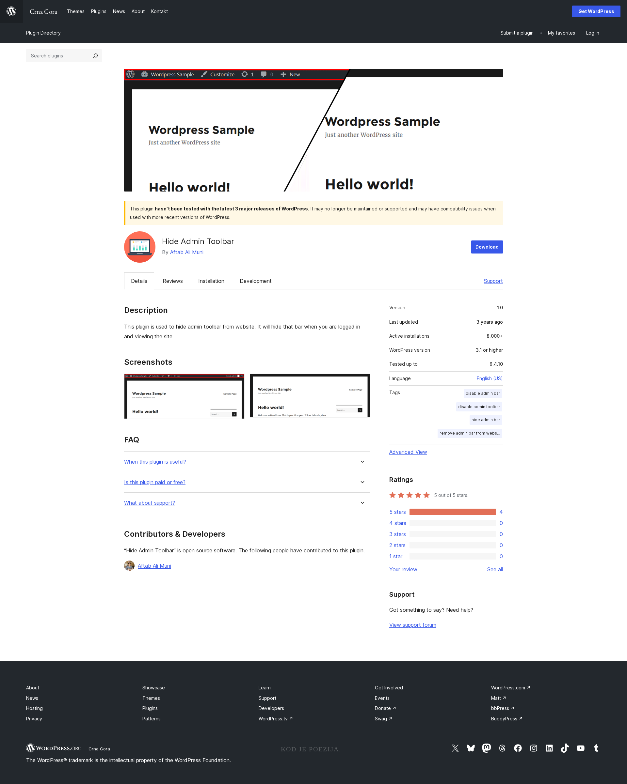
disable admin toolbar (479, 406)
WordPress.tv (276, 718)
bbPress (503, 708)
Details (139, 281)
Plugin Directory (43, 33)
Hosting (34, 708)
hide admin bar (486, 419)
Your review (403, 569)
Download (487, 247)
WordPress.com (511, 687)
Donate (385, 708)
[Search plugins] (95, 55)
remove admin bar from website (471, 433)
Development (256, 281)
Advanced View (408, 452)
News (32, 698)
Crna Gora (99, 748)
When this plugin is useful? (155, 462)
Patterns (151, 718)
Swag (384, 718)
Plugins (150, 708)
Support (493, 281)
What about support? (149, 503)
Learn (265, 687)
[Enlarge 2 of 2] (361, 382)
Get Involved (389, 687)
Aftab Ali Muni (186, 252)
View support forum (412, 625)
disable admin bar (483, 393)
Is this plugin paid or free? (154, 482)
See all (495, 569)
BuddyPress (507, 718)
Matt (498, 698)
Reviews (173, 281)
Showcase (153, 687)
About (32, 687)
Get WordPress (596, 11)
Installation (211, 281)
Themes (151, 698)
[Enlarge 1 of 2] (236, 382)
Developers (271, 708)
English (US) (490, 378)
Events (382, 698)
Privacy (34, 718)
